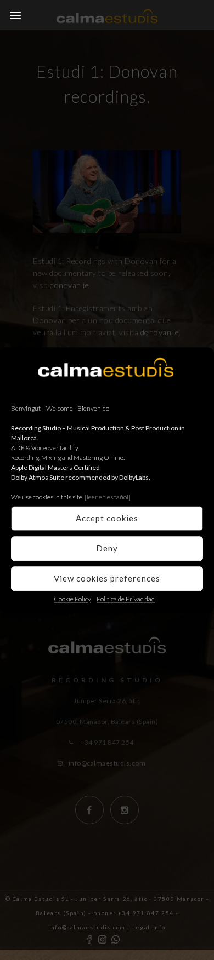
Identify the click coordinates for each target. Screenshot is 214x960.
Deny (107, 548)
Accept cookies (107, 518)
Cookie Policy (72, 599)
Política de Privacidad (126, 599)
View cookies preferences (107, 578)
